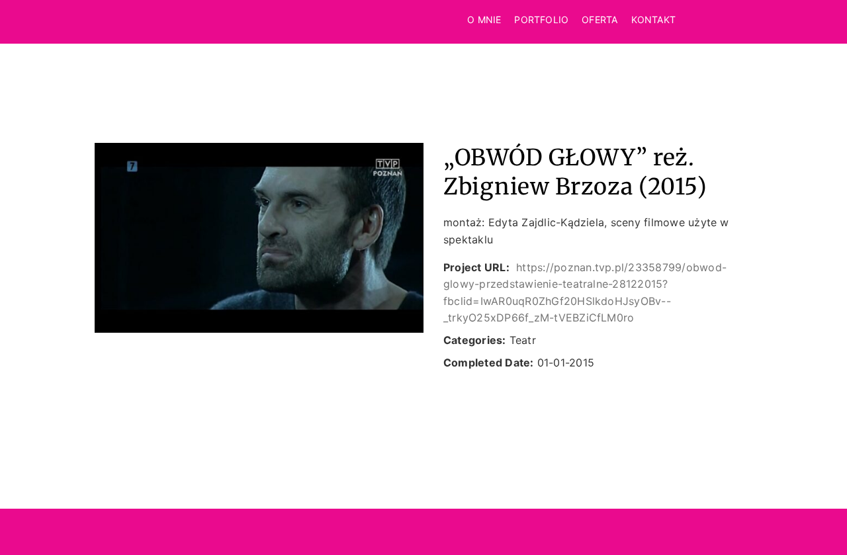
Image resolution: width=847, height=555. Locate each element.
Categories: (474, 340)
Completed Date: (488, 362)
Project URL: (476, 267)
